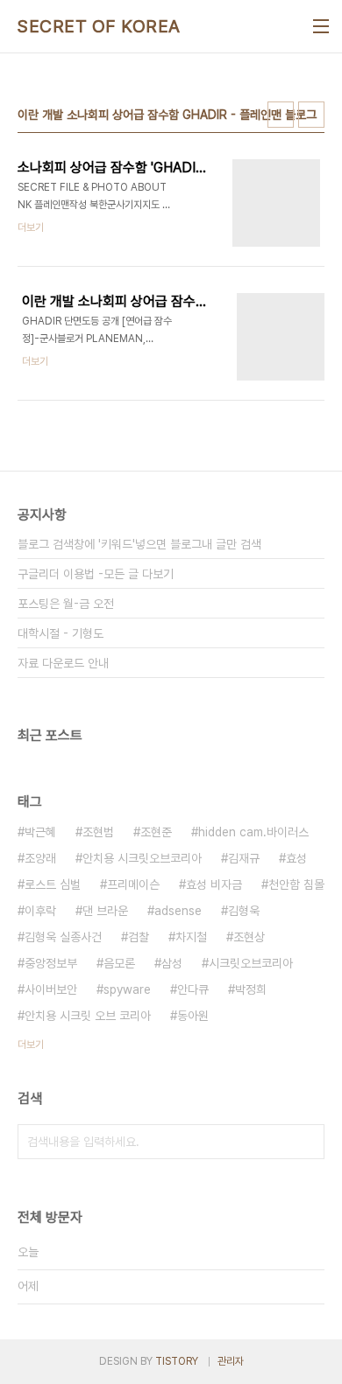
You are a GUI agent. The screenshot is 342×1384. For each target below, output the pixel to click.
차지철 (191, 937)
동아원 (193, 1016)
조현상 (249, 937)
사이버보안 (51, 989)
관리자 (230, 1361)
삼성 (171, 963)
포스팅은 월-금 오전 (66, 604)
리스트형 (311, 114)
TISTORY (176, 1361)
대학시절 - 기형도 (60, 633)
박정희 (251, 989)
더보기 (31, 1044)
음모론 (119, 963)
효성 (296, 858)
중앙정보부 (51, 963)
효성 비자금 (214, 884)
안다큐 (193, 989)
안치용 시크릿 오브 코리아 (88, 1016)
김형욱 (244, 911)
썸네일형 (280, 114)
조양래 (40, 858)
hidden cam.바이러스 (253, 832)
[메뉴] (321, 26)
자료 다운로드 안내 (63, 663)
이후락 (40, 911)
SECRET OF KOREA (99, 26)
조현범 (98, 832)
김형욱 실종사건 (63, 937)
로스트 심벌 (53, 884)
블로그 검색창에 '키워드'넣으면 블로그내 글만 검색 (139, 544)
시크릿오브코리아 (251, 963)
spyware (127, 989)
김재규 (244, 858)
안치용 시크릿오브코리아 (142, 858)
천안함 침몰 (296, 884)
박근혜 (40, 832)
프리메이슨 (133, 884)
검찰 (138, 937)
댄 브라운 (105, 911)
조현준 (156, 832)
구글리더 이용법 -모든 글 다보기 (96, 574)
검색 (307, 1141)
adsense (178, 911)
